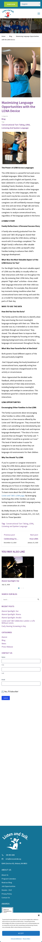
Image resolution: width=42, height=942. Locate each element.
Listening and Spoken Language (15, 128)
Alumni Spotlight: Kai (10, 581)
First (3, 665)
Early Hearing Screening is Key (14, 626)
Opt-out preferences (16, 938)
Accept (21, 933)
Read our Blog (7, 882)
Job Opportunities (8, 886)
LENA (27, 124)
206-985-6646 (10, 855)
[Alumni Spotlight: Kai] (18, 567)
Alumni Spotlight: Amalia (11, 617)
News (4, 643)
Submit (5, 698)
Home (3, 36)
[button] (39, 915)
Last (3, 673)
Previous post (9, 535)
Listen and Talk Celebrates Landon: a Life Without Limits (18, 622)
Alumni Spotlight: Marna (11, 614)
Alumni (4, 637)
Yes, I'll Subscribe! (11, 691)
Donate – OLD (7, 890)
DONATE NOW (11, 4)
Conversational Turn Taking (13, 124)
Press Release (7, 646)
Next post (34, 535)
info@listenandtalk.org (13, 859)
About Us (5, 875)
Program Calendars (9, 879)
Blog (10, 36)
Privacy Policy (26, 938)
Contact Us (6, 897)
